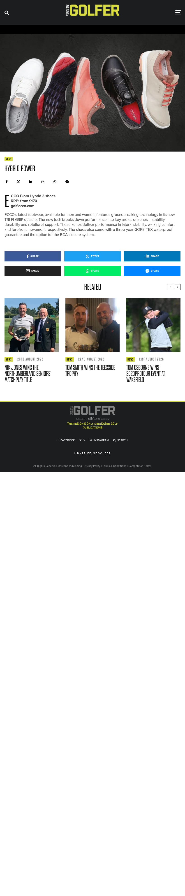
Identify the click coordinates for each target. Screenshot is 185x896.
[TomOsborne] (153, 325)
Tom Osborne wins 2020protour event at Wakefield (145, 374)
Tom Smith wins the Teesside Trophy (90, 371)
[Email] (42, 182)
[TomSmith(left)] (92, 325)
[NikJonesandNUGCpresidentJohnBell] (32, 325)
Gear (9, 159)
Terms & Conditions (114, 466)
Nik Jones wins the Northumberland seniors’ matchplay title (28, 374)
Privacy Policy (92, 466)
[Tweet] (18, 182)
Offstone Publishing (70, 466)
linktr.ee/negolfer (92, 453)
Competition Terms (140, 466)
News (9, 359)
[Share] (7, 182)
